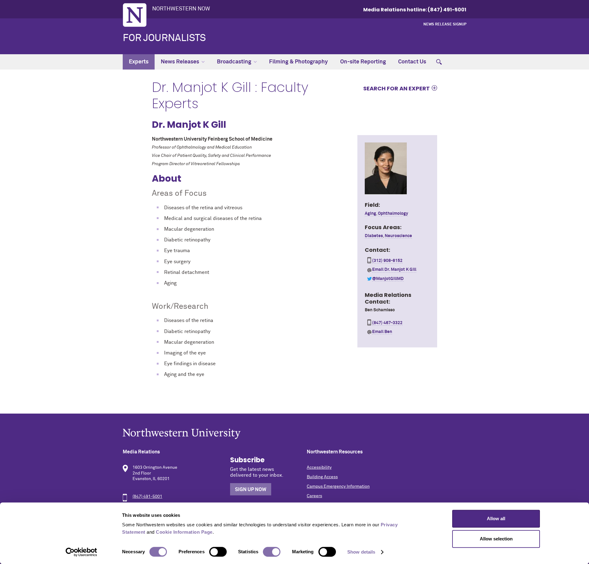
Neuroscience (398, 236)
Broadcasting (234, 62)
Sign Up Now (250, 489)
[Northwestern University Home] (135, 15)
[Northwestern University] (294, 433)
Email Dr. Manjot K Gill (394, 269)
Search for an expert (396, 88)
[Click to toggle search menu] (439, 62)
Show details (361, 552)
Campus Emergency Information (338, 486)
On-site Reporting (363, 62)
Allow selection (496, 538)
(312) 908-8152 (387, 261)
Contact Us (412, 62)
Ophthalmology (393, 213)
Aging (370, 213)
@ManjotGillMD (388, 279)
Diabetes (374, 236)
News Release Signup (444, 24)
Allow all (496, 518)
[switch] (218, 552)
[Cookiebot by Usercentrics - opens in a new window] (81, 552)
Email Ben (382, 332)
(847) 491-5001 (147, 496)
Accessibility (319, 467)
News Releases (180, 62)
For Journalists (164, 38)
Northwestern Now (181, 9)
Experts (138, 62)
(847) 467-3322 (387, 323)
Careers (314, 496)
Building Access (322, 477)
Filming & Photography (298, 62)
